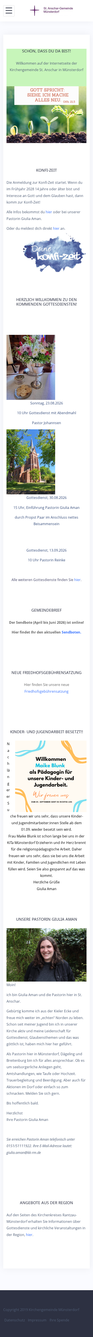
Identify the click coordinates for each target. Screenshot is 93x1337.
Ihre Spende (59, 1320)
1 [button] (41, 14)
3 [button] (52, 14)
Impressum (37, 1320)
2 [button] (46, 14)
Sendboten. (71, 632)
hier (49, 212)
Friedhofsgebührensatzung (46, 691)
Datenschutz (14, 1320)
